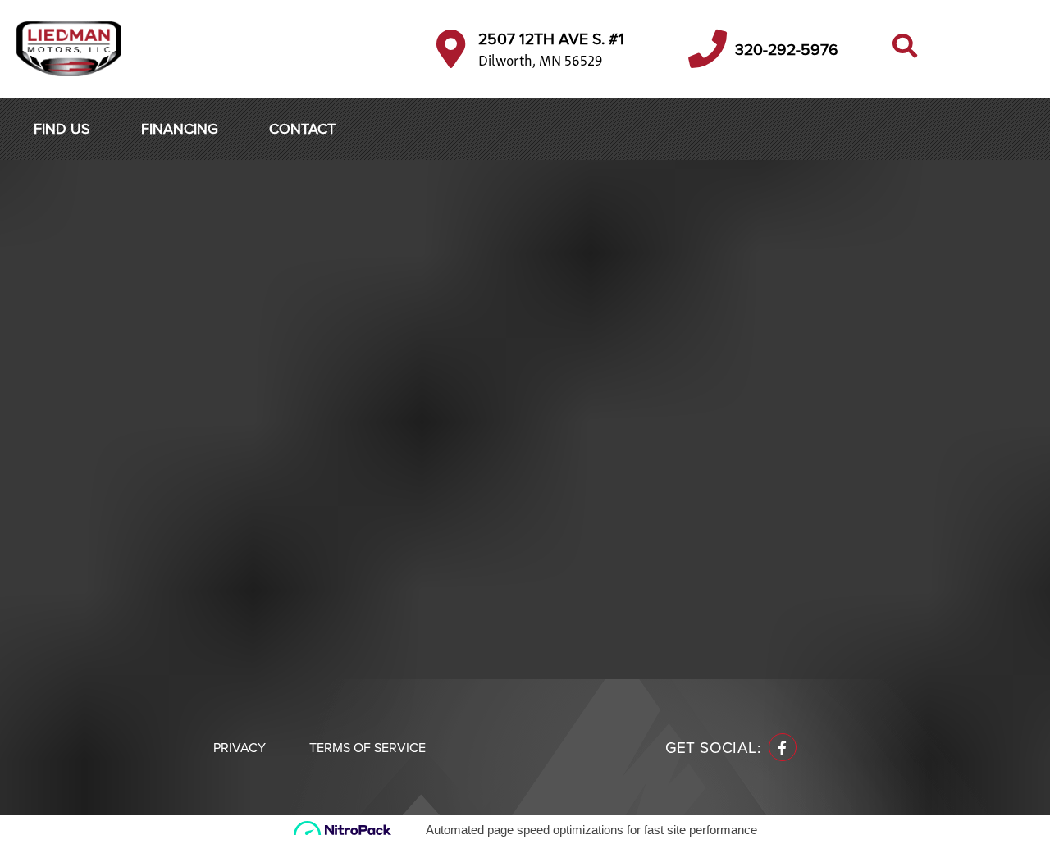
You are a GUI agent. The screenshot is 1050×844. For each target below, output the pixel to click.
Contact (302, 128)
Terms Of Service (367, 747)
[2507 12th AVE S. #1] (450, 49)
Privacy (239, 747)
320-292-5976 (786, 49)
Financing (179, 128)
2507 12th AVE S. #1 (551, 38)
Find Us (62, 128)
